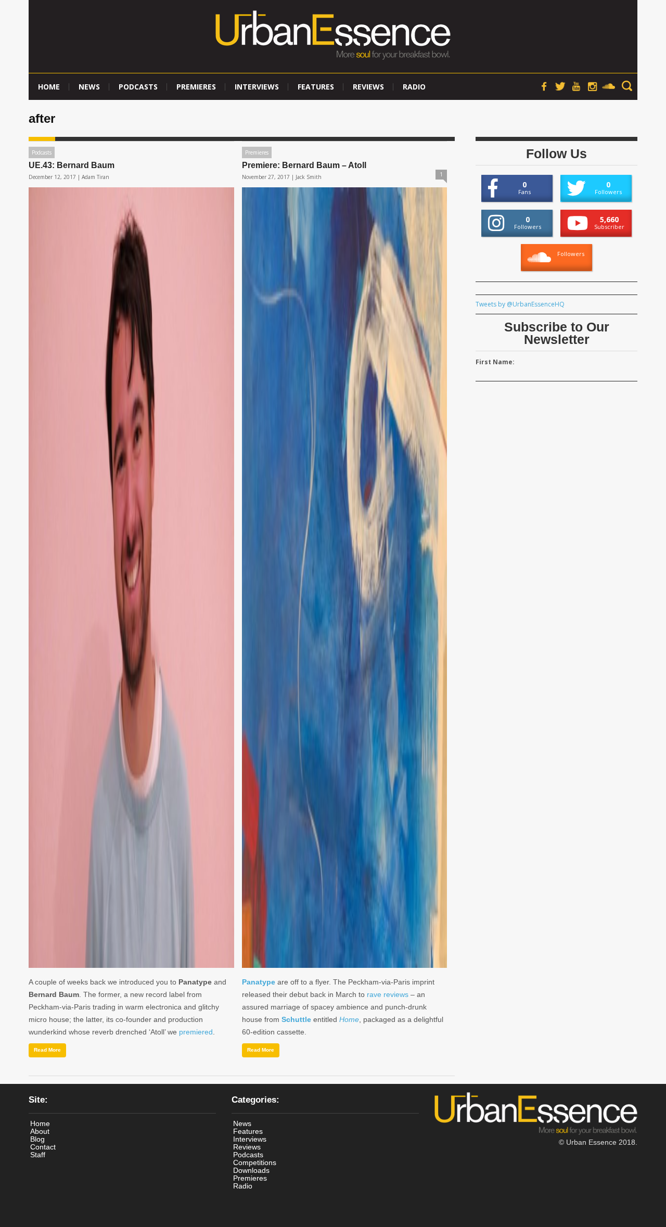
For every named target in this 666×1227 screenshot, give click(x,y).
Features (316, 87)
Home (49, 87)
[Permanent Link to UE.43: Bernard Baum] (131, 577)
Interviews (257, 87)
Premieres (196, 87)
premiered (196, 1032)
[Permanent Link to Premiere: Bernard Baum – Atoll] (344, 577)
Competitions (254, 1162)
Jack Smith (309, 177)
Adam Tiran (95, 177)
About (39, 1131)
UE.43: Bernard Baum (71, 165)
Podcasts (138, 87)
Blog (37, 1139)
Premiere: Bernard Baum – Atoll (304, 165)
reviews (395, 994)
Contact (43, 1147)
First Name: (495, 361)
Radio (414, 87)
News (89, 87)
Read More (47, 1050)
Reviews (368, 87)
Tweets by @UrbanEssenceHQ (520, 304)
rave (374, 994)
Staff (37, 1155)
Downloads (251, 1170)
